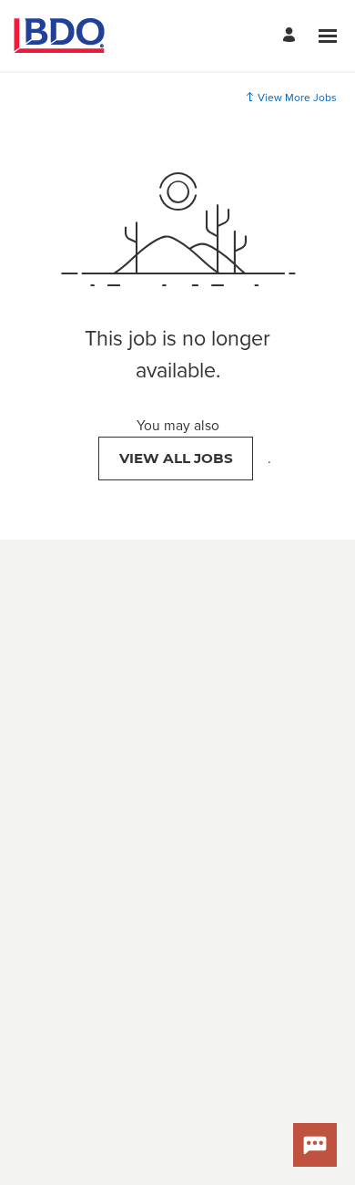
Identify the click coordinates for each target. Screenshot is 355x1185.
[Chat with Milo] (315, 1145)
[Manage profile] (291, 36)
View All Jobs (176, 458)
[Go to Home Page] (59, 35)
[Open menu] (327, 36)
